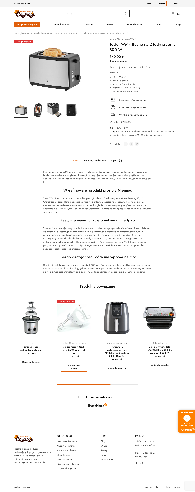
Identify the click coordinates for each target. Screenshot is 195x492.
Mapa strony (107, 459)
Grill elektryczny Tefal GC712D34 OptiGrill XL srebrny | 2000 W (159, 350)
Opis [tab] (75, 160)
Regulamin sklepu (152, 487)
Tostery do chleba (80, 33)
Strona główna (20, 33)
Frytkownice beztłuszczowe (116, 343)
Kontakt (175, 3)
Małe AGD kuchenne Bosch (74, 343)
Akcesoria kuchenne (66, 450)
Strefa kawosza (64, 455)
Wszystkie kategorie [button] (27, 24)
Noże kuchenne (64, 459)
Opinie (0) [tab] (116, 160)
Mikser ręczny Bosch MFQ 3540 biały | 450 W (74, 350)
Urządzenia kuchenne (37, 33)
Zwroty (162, 3)
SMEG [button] (110, 24)
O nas (148, 3)
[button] (31, 362)
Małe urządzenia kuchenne (59, 33)
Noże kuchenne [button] (62, 24)
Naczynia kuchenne (66, 445)
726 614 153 (149, 441)
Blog (178, 24)
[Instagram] (141, 463)
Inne (31, 343)
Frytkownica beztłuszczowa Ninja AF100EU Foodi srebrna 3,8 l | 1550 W (117, 351)
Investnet (26, 487)
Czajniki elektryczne (66, 468)
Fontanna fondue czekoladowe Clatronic (31, 348)
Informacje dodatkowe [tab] (95, 160)
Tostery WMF (134, 135)
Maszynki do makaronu (68, 464)
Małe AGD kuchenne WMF (123, 39)
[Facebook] (136, 463)
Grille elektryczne (159, 343)
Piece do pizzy (134, 24)
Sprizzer (88, 24)
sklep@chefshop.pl (22, 3)
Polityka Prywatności (172, 487)
